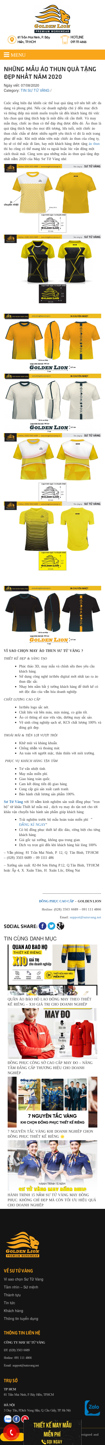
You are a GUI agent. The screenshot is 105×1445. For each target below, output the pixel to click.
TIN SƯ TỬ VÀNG (35, 90)
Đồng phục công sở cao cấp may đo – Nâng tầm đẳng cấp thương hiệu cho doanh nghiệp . (50, 1067)
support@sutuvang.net (85, 917)
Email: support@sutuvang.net (21, 1365)
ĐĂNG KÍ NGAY (32, 824)
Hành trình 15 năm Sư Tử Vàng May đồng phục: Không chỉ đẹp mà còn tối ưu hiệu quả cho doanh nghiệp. (52, 1200)
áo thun (94, 143)
